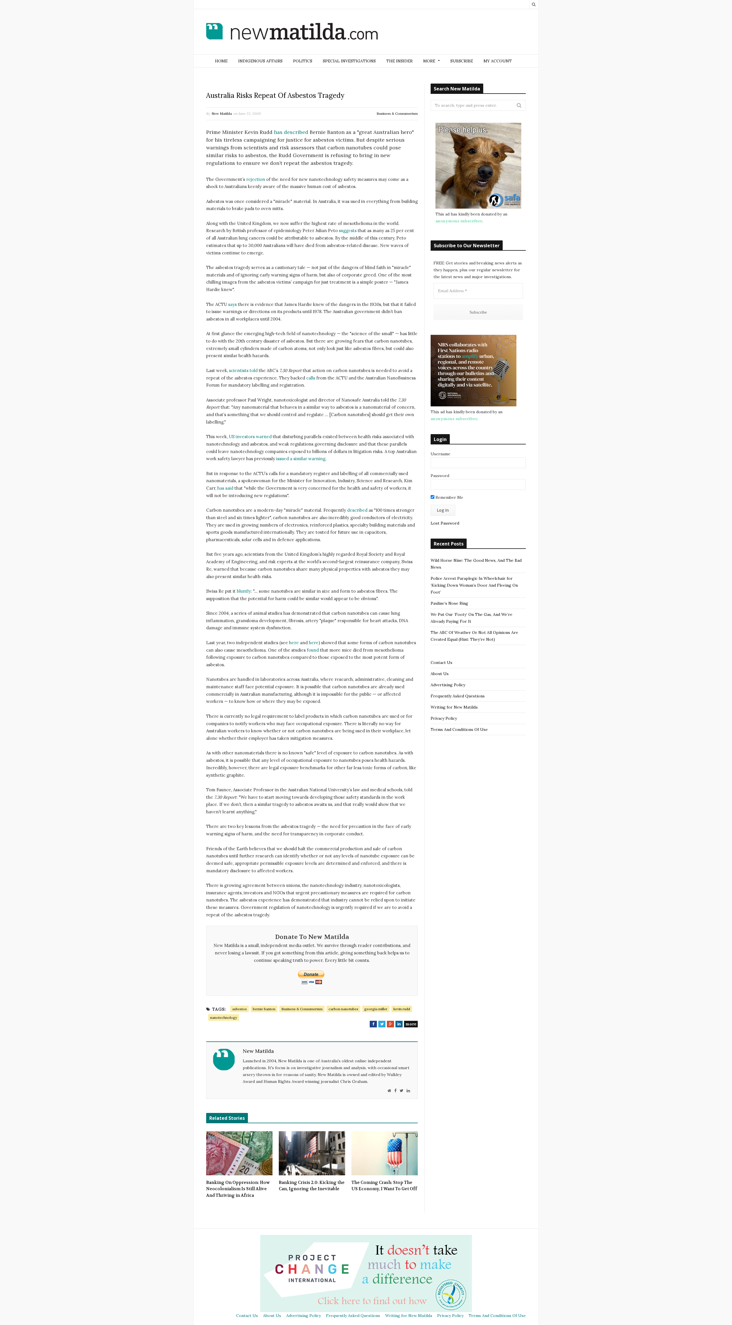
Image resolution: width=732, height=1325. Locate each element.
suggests (348, 230)
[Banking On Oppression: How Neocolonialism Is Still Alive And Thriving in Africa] (239, 1153)
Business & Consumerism (397, 113)
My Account (498, 61)
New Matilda (222, 113)
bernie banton (264, 1009)
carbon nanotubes (343, 1009)
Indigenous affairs (260, 61)
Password (440, 475)
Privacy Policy (444, 718)
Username (440, 453)
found (313, 650)
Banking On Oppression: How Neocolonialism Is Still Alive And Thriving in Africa (238, 1189)
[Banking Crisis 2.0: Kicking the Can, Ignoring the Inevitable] (312, 1153)
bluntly (244, 591)
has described (291, 132)
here (294, 642)
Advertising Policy (448, 684)
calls (310, 378)
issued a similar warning (300, 458)
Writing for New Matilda (454, 707)
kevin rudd (401, 1009)
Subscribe (461, 61)
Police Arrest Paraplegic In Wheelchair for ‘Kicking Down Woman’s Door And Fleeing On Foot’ (474, 585)
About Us (440, 673)
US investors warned (250, 436)
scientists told (243, 370)
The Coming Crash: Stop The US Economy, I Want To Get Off (384, 1186)
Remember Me (448, 497)
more (410, 1024)
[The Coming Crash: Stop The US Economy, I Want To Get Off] (384, 1153)
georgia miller (375, 1009)
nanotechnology (223, 1017)
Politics (302, 61)
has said (225, 488)
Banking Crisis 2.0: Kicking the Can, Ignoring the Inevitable (312, 1186)
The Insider (399, 61)
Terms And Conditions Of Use (459, 729)
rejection (255, 179)
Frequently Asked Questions (458, 696)
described (357, 510)
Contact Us (441, 662)
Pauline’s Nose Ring (449, 603)
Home (221, 61)
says (232, 304)
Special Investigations (349, 61)
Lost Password (445, 523)
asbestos (239, 1009)
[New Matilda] (292, 32)
